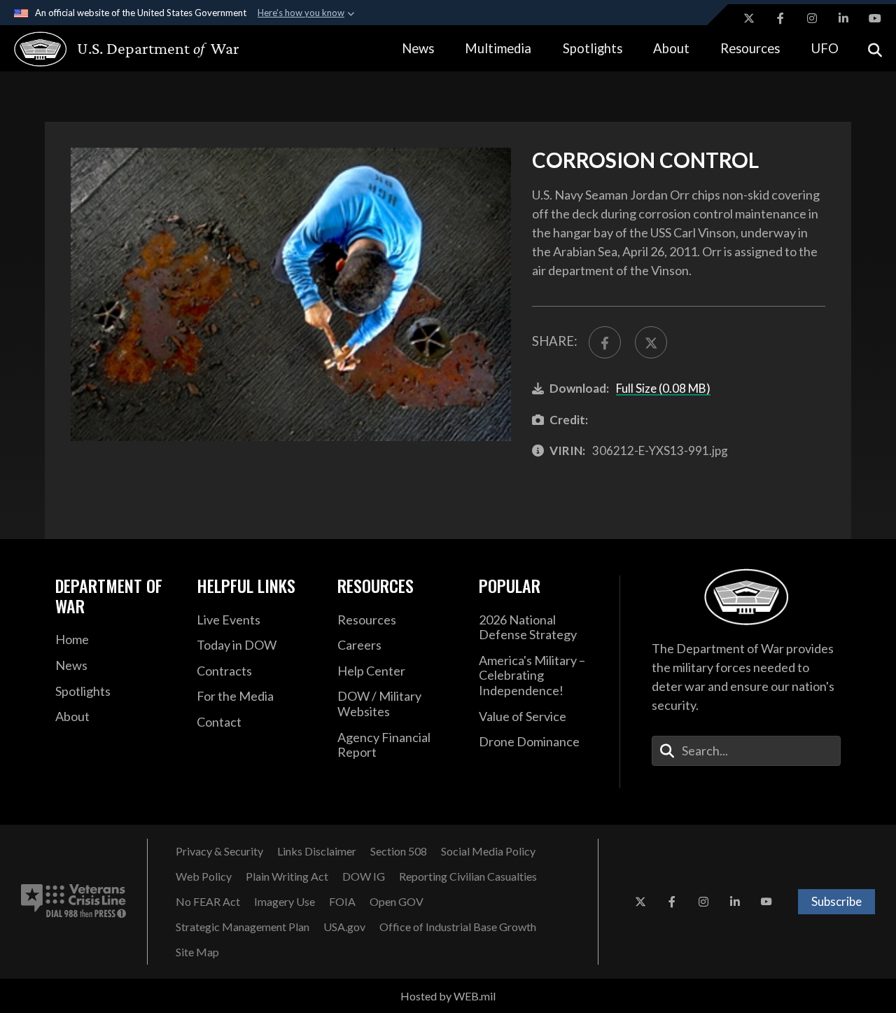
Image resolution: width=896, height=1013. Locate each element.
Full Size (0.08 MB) (663, 388)
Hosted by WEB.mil (448, 995)
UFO (825, 48)
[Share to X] (651, 342)
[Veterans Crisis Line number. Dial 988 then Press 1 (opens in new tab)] (73, 901)
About (671, 48)
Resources (750, 48)
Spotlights (592, 48)
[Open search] (875, 48)
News (418, 48)
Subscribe (836, 901)
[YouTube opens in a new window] (875, 18)
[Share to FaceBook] (605, 342)
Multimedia (498, 48)
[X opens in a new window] (749, 18)
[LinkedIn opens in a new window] (843, 18)
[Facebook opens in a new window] (780, 18)
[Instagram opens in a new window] (812, 18)
